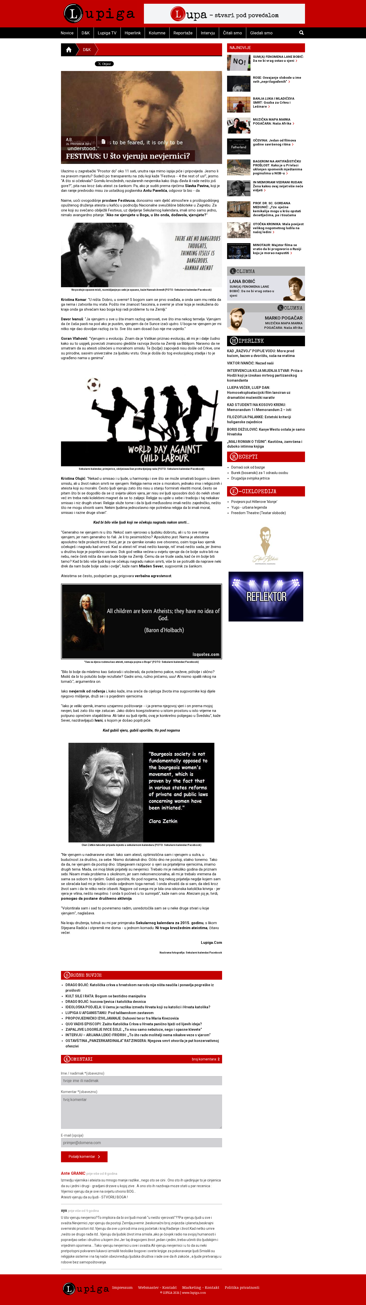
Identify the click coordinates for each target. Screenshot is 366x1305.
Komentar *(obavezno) (79, 1092)
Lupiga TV (107, 32)
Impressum (122, 1287)
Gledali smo (261, 32)
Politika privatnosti (242, 1287)
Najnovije (240, 47)
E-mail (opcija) (72, 1135)
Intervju (208, 32)
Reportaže (183, 32)
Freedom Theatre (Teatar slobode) (258, 513)
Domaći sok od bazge (248, 467)
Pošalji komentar (83, 1157)
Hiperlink (133, 32)
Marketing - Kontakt (200, 1287)
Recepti (244, 457)
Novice (67, 32)
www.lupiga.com (194, 1293)
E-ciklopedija (253, 491)
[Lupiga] (99, 12)
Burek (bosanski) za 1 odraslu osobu (259, 473)
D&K (86, 32)
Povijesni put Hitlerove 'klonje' (254, 502)
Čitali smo (232, 32)
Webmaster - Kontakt (157, 1287)
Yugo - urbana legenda (249, 507)
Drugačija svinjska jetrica (250, 478)
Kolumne (157, 32)
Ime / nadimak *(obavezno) (82, 1073)
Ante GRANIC (73, 1173)
